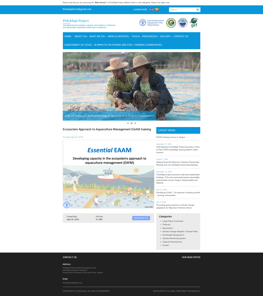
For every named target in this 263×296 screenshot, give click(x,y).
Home (67, 36)
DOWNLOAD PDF (141, 218)
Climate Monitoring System (174, 238)
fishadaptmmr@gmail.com (72, 283)
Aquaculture (167, 228)
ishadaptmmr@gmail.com (77, 9)
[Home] (92, 24)
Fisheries (166, 224)
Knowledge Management (173, 235)
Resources (149, 36)
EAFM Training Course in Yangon (170, 137)
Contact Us (181, 36)
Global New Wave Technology (184, 291)
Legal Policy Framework (172, 221)
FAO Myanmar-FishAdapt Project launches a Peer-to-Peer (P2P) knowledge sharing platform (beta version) (178, 149)
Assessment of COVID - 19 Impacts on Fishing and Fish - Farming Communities (113, 45)
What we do (96, 36)
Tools (134, 36)
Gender (165, 245)
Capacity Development (172, 242)
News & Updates (117, 36)
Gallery (164, 36)
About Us (79, 36)
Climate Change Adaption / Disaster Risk (180, 231)
